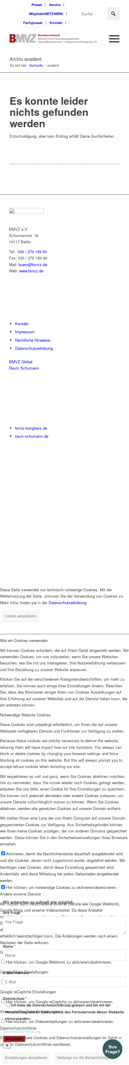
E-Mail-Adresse (17, 972)
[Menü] (111, 39)
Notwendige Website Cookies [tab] (25, 715)
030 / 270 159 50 (32, 251)
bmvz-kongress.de (31, 428)
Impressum (24, 331)
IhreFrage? (112, 1049)
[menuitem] (36, 4)
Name (9, 946)
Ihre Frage (13, 912)
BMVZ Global (20, 361)
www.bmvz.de (31, 271)
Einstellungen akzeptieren (26, 1057)
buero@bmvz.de (33, 264)
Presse (37, 4)
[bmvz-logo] (53, 39)
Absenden (14, 1038)
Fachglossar (33, 22)
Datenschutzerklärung (34, 348)
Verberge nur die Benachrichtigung (85, 1057)
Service (55, 4)
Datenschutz (15, 998)
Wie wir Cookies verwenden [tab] (24, 640)
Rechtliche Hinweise (32, 340)
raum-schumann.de (31, 436)
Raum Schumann (24, 368)
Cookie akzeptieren (21, 615)
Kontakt (56, 22)
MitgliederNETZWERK (46, 13)
